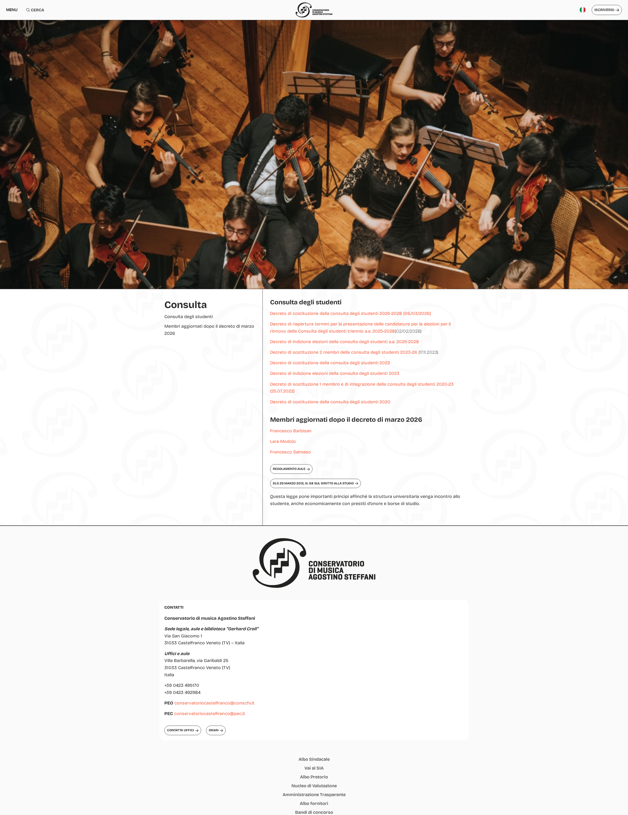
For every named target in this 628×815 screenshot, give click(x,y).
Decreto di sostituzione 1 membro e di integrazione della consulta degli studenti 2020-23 (362, 384)
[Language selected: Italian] (584, 9)
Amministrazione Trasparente (314, 794)
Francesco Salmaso (290, 452)
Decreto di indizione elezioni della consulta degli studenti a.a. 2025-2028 (344, 341)
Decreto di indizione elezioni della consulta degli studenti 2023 (334, 373)
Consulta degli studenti (188, 316)
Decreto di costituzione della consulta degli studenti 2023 (330, 362)
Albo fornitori (314, 803)
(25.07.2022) (282, 391)
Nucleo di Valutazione (314, 785)
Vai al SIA (314, 768)
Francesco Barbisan (291, 431)
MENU (11, 9)
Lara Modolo (283, 441)
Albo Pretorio (314, 777)
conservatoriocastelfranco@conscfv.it (214, 703)
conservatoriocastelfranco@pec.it (209, 713)
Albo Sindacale (314, 759)
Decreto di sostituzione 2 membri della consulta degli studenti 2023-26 (343, 352)
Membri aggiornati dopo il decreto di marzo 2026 (209, 329)
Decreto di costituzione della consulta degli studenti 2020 (330, 402)
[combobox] (53, 10)
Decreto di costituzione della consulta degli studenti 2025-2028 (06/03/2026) (350, 313)
